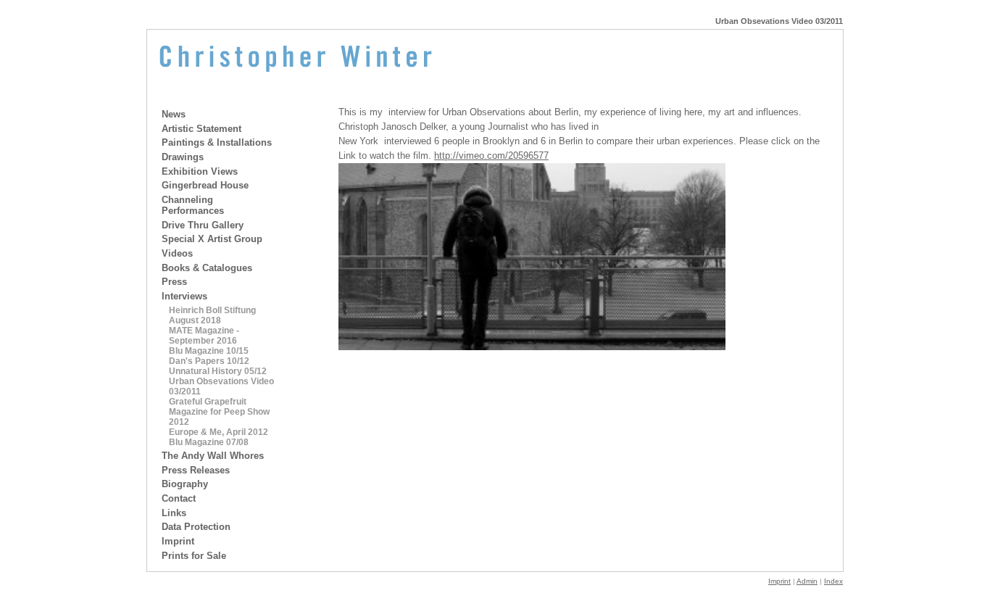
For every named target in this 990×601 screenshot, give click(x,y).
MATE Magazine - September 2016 (204, 336)
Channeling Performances (193, 205)
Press (174, 281)
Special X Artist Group (212, 238)
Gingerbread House (205, 185)
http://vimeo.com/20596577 (491, 155)
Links (174, 512)
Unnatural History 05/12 (218, 371)
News (174, 114)
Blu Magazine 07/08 (209, 442)
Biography (185, 483)
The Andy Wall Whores (213, 455)
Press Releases (196, 470)
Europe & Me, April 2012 (218, 432)
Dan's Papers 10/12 (209, 361)
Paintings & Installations (217, 142)
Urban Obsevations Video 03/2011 (221, 386)
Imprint (178, 541)
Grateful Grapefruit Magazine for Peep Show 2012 (219, 412)
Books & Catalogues (207, 267)
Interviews (184, 296)
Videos (177, 253)
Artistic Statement (201, 128)
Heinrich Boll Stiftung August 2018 (212, 315)
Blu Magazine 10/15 (209, 351)
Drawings (183, 157)
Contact (179, 498)
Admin (807, 581)
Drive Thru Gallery (203, 225)
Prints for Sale (194, 555)
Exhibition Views (200, 171)
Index (833, 581)
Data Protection (196, 526)
